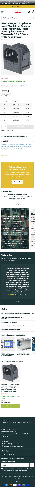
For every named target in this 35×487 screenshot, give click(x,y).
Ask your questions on (13, 446)
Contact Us (17, 182)
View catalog (2, 12)
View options (11, 406)
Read (4, 155)
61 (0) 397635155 (18, 6)
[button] (5, 125)
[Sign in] (29, 12)
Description (5, 141)
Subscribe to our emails (8, 461)
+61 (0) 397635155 (11, 429)
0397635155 (7, 441)
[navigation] (15, 204)
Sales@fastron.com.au (11, 431)
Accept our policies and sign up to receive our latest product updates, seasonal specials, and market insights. (18, 469)
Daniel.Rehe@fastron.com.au (12, 444)
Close (33, 2)
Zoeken (32, 17)
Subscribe (32, 465)
